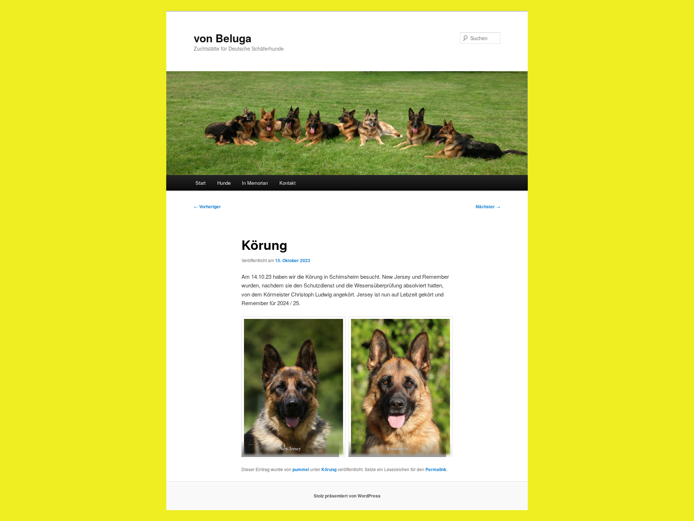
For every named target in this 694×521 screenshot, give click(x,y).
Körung (329, 469)
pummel (300, 469)
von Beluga (223, 38)
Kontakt (287, 182)
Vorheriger (207, 206)
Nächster (488, 206)
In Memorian (255, 182)
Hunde (224, 182)
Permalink (435, 469)
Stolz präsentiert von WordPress (347, 495)
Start (201, 182)
